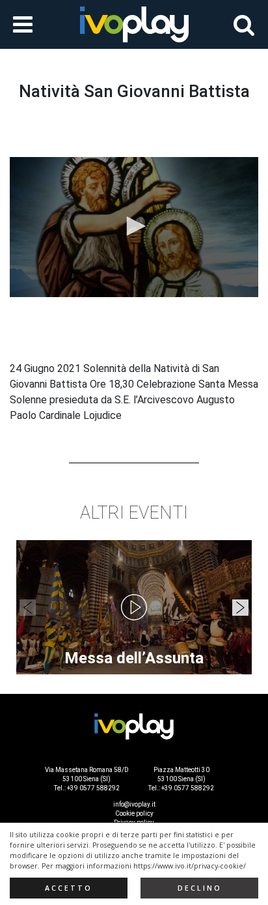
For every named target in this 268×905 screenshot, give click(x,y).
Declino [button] (200, 888)
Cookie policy (134, 813)
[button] (134, 226)
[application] (134, 227)
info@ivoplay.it (134, 804)
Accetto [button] (68, 888)
